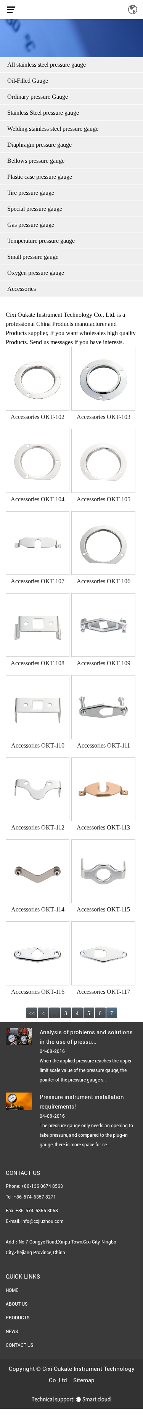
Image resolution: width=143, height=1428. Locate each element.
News (12, 1331)
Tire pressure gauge (30, 192)
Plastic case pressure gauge (39, 176)
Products (17, 1317)
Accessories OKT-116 (37, 991)
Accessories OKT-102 (37, 417)
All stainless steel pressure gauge (46, 64)
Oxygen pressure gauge (35, 273)
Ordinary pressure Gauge (37, 96)
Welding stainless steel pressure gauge (52, 128)
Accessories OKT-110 (37, 745)
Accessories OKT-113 (103, 827)
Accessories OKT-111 (103, 745)
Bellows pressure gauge (35, 160)
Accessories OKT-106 (103, 581)
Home (12, 1290)
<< (32, 1013)
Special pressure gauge (34, 208)
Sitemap (84, 1380)
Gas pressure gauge (30, 224)
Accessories (21, 289)
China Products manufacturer (71, 324)
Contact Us (19, 1345)
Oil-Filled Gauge (27, 80)
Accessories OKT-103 (103, 417)
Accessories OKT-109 (103, 663)
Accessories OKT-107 (37, 581)
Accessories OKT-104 (37, 499)
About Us (16, 1304)
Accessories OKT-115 (103, 909)
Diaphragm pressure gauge (39, 144)
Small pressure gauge (32, 257)
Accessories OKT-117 (103, 991)
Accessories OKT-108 (37, 663)
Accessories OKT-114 (37, 909)
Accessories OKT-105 (103, 499)
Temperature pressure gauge (41, 240)
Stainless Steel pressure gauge (43, 112)
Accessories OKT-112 (37, 827)
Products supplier (26, 333)
